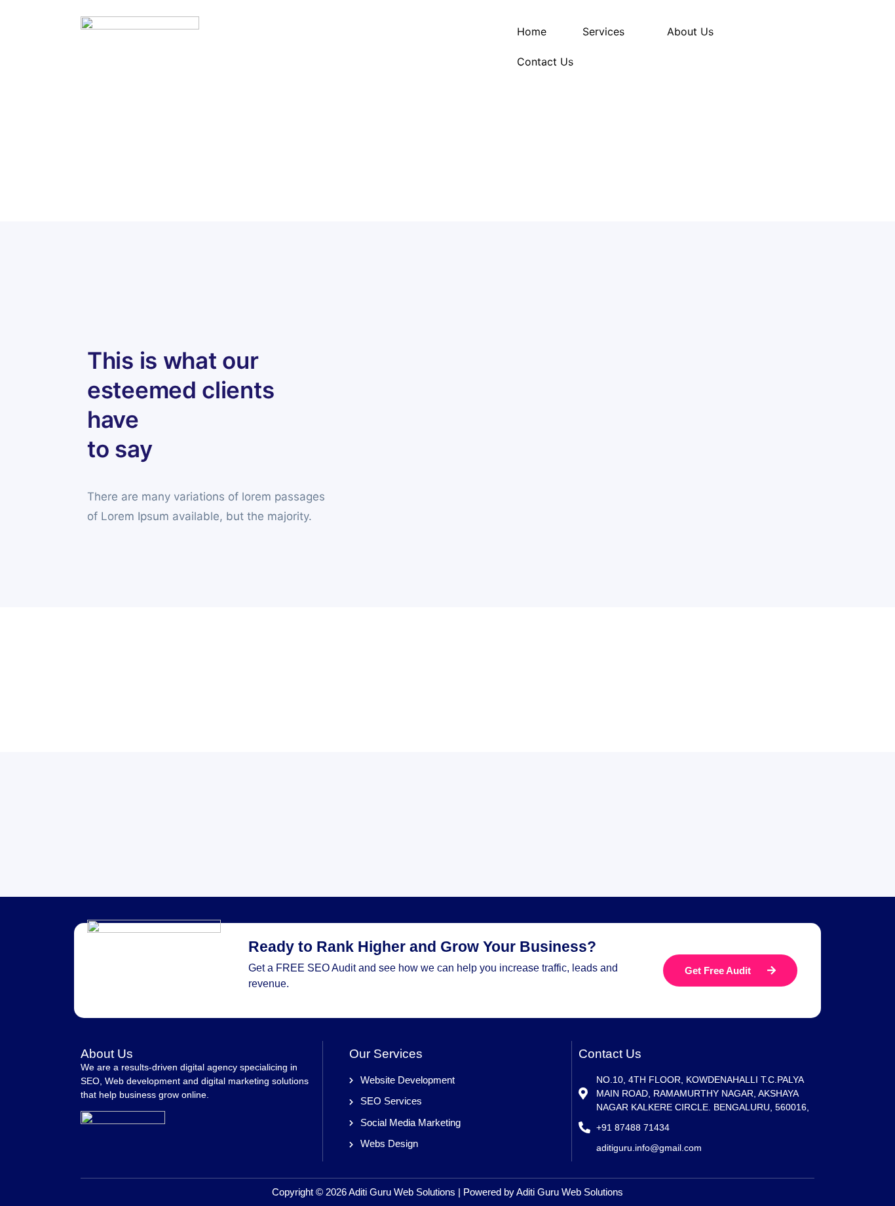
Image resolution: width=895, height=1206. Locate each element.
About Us (690, 31)
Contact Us (545, 61)
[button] (607, 31)
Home (531, 31)
